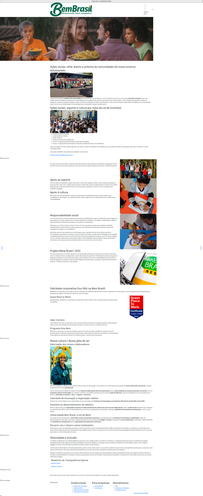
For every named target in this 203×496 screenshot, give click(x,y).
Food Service (98, 488)
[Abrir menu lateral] (152, 9)
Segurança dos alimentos (81, 490)
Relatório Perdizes (56, 466)
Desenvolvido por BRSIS (141, 493)
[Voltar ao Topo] (0, 495)
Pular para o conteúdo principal (101, 1)
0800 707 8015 (138, 482)
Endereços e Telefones (122, 488)
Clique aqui (53, 486)
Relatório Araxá (55, 463)
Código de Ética (78, 488)
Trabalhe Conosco (120, 490)
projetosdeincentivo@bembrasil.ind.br (61, 155)
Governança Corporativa (81, 492)
